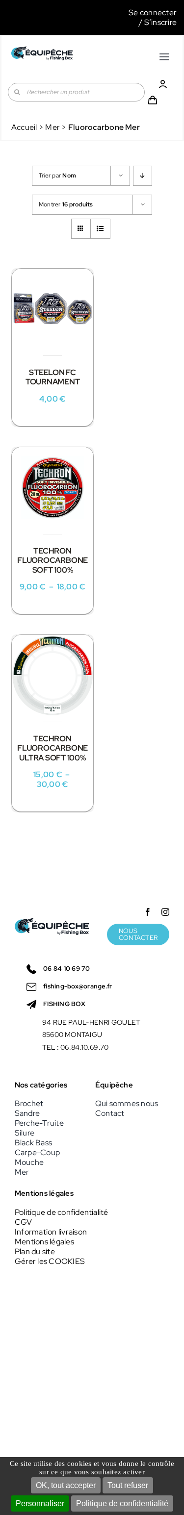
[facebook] (148, 912)
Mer (52, 127)
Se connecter (153, 12)
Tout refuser (127, 1485)
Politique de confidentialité (122, 1503)
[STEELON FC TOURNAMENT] (52, 309)
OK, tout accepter (66, 1485)
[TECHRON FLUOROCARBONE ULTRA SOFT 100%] (52, 675)
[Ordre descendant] (142, 176)
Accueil (24, 127)
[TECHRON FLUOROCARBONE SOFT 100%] (52, 488)
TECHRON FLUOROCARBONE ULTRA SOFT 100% (52, 747)
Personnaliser (40, 1503)
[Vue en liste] (100, 228)
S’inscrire (160, 22)
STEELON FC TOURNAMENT (53, 377)
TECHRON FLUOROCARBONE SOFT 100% (52, 560)
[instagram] (165, 912)
